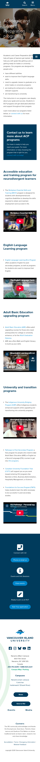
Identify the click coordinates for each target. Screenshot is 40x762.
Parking (26, 669)
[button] (36, 56)
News (21, 694)
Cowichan (20, 682)
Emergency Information (27, 742)
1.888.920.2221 (26, 667)
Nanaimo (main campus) (20, 680)
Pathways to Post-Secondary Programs (19, 450)
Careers (20, 723)
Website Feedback (20, 744)
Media (28, 710)
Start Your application (20, 607)
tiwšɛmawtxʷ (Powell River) (20, 685)
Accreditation (8, 742)
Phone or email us (20, 560)
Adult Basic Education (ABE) (15, 327)
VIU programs (13, 461)
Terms (16, 742)
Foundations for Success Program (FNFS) (20, 487)
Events (11, 710)
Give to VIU (21, 704)
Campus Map (16, 669)
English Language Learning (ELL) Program (20, 260)
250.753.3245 (13, 667)
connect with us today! (15, 155)
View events (20, 583)
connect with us (17, 113)
